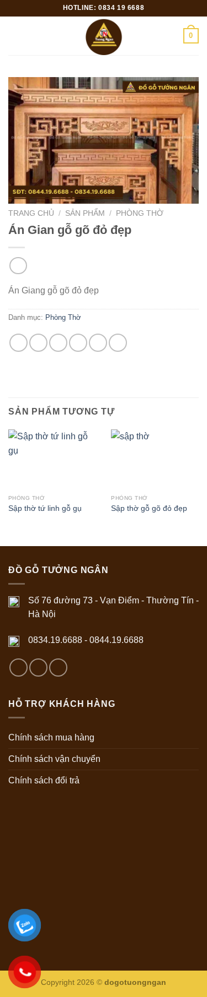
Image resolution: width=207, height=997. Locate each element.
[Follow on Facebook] (18, 667)
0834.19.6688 (55, 640)
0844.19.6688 (116, 640)
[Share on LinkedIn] (118, 343)
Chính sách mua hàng (51, 737)
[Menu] (15, 35)
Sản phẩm (85, 213)
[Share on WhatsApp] (18, 343)
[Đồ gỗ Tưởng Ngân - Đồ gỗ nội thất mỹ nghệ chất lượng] (103, 36)
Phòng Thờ (139, 213)
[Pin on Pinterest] (98, 343)
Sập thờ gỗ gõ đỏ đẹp (149, 508)
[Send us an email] (38, 667)
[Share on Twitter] (58, 343)
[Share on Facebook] (38, 343)
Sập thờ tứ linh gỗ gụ (45, 508)
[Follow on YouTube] (58, 667)
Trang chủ (31, 213)
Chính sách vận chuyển (54, 759)
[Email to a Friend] (78, 343)
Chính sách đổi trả (43, 780)
